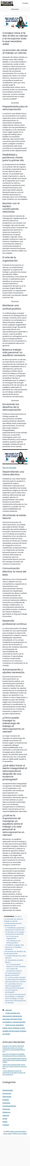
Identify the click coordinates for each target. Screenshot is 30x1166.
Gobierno (6, 1112)
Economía (6, 1093)
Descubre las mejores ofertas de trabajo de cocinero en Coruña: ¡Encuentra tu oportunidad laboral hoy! (13, 1048)
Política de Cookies (20, 1134)
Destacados (7, 1090)
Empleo (5, 1099)
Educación (6, 1096)
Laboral (8, 1010)
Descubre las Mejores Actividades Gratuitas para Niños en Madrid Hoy (14, 1055)
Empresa (6, 1103)
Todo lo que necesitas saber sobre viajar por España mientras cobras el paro (14, 1066)
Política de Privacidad (17, 1131)
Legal (4, 1118)
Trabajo (5, 1125)
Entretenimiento (9, 1106)
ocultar (18, 916)
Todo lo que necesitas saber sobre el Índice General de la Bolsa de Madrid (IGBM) (14, 1060)
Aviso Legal (7, 1134)
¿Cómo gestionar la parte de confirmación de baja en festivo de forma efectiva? (13, 1073)
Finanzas (6, 1109)
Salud (4, 1121)
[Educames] (7, 3)
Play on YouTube (9, 467)
